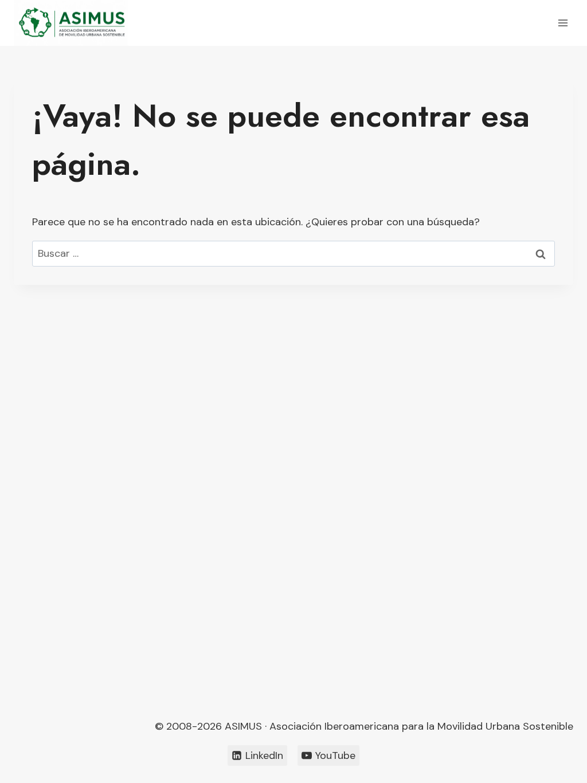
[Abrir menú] (562, 23)
